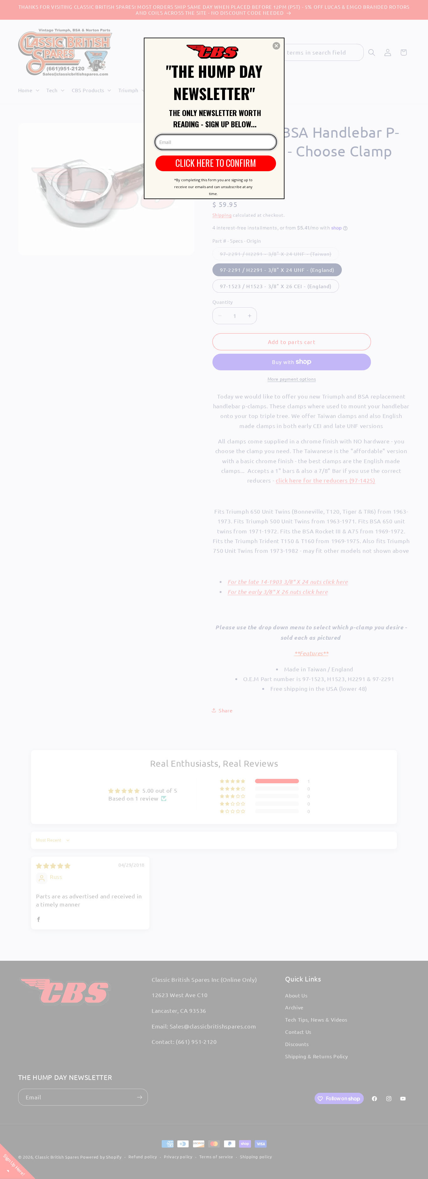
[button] (276, 46)
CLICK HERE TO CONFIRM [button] (215, 162)
